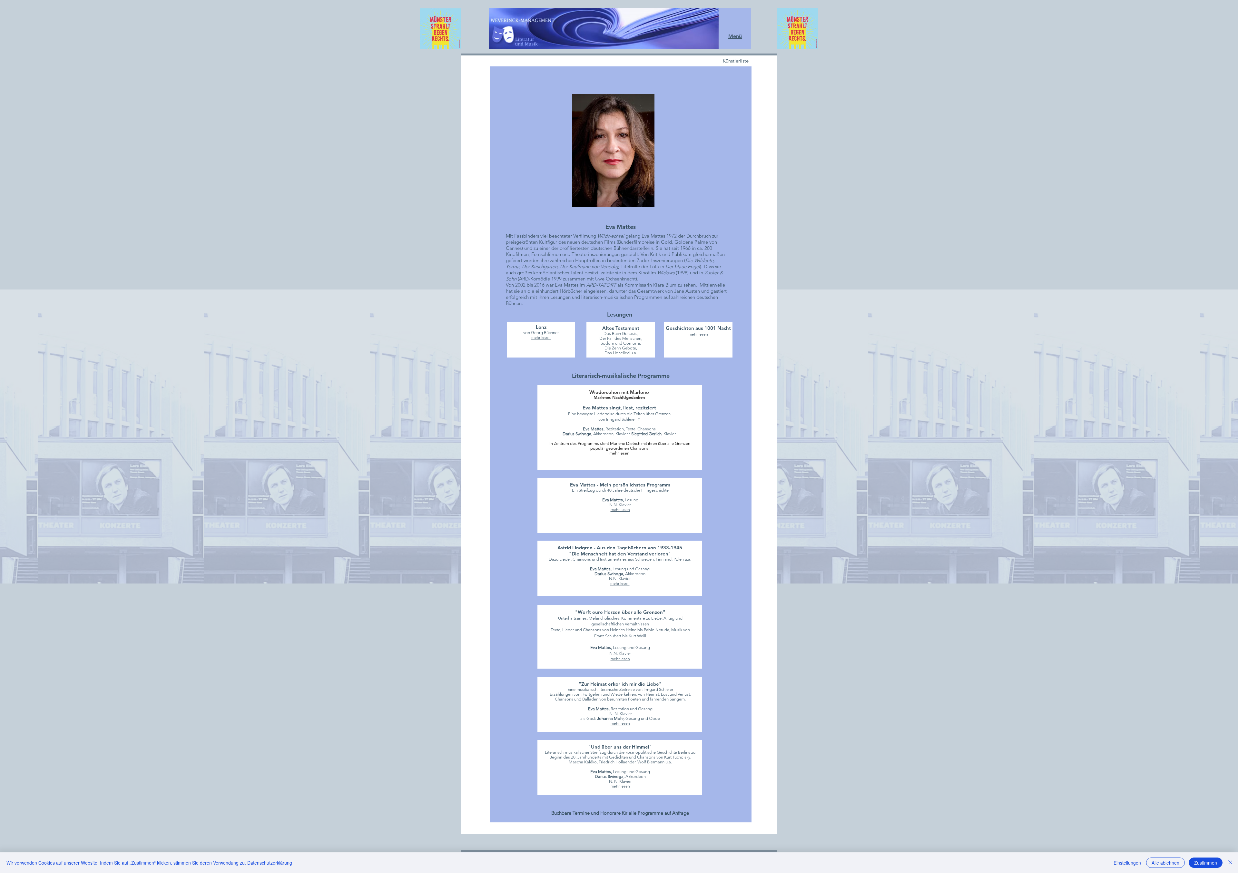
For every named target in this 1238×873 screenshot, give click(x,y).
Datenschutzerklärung (269, 862)
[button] (735, 36)
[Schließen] (1230, 863)
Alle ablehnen (1165, 862)
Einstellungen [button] (1127, 862)
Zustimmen (1205, 862)
